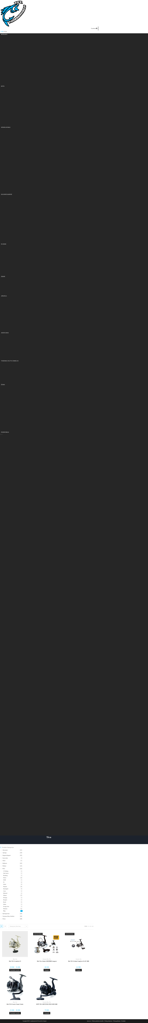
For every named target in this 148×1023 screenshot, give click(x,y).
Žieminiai (2, 300)
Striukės (2, 315)
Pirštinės (2, 322)
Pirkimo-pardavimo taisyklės (98, 1021)
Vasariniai (3, 302)
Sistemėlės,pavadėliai (5, 209)
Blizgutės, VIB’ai (4, 410)
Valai (2, 246)
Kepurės (2, 319)
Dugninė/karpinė (6, 194)
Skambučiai (3, 233)
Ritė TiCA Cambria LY (15, 961)
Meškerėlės (3, 397)
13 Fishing (3, 38)
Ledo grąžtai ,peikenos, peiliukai (7, 395)
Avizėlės (2, 415)
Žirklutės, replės (4, 352)
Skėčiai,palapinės (4, 382)
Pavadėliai (3, 192)
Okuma (2, 60)
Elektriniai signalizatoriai (5, 226)
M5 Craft (2, 179)
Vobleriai (2, 144)
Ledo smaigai (3, 419)
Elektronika (3, 341)
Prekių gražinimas (116, 1021)
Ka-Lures (2, 172)
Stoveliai (2, 391)
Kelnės (2, 330)
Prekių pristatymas (108, 1021)
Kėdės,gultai (3, 365)
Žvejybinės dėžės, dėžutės (6, 389)
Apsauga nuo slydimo (5, 425)
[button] (74, 434)
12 (88, 926)
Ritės (2, 86)
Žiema (3, 384)
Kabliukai (2, 207)
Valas (2, 131)
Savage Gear (3, 69)
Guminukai (3, 164)
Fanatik (2, 170)
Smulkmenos (3, 263)
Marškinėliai (3, 326)
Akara (2, 146)
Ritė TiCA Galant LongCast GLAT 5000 (78, 961)
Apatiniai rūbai (4, 311)
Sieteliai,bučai (3, 345)
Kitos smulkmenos (4, 376)
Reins (2, 181)
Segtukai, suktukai (4, 270)
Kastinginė (3, 123)
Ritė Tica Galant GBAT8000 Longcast (47, 961)
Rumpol (2, 62)
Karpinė (2, 79)
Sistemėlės (3, 287)
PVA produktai (4, 235)
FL (1, 118)
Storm (2, 185)
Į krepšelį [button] (46, 1013)
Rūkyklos (2, 367)
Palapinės (2, 404)
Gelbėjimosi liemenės (5, 293)
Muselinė (2, 84)
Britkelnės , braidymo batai (6, 313)
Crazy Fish (3, 40)
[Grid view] (1, 926)
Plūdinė (2, 75)
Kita (1, 423)
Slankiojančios (3, 255)
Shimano (2, 71)
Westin (2, 73)
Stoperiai (2, 268)
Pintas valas (3, 136)
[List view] (5, 926)
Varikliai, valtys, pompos (6, 363)
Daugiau (47, 970)
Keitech (2, 175)
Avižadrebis (3, 142)
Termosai (2, 378)
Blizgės (2, 129)
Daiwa (2, 43)
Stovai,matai (3, 237)
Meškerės (4, 34)
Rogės (2, 402)
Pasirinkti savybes (15, 970)
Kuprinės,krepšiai (4, 373)
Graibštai (2, 335)
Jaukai (2, 213)
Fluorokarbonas (4, 138)
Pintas (2, 203)
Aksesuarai (5, 332)
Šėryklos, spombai (4, 222)
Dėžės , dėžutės (4, 343)
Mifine (2, 53)
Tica (1, 116)
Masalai (2, 211)
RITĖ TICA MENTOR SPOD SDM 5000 (46, 1004)
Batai (2, 304)
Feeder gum (3, 205)
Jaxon (2, 151)
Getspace (45, 1021)
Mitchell (2, 99)
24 (90, 926)
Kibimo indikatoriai (4, 224)
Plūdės (2, 252)
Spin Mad (3, 159)
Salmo (2, 66)
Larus (2, 97)
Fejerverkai (5, 432)
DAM (2, 45)
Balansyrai (3, 408)
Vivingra (2, 162)
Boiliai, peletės (3, 218)
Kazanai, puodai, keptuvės (6, 369)
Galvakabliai (3, 291)
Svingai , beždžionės (5, 231)
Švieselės (2, 229)
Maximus (2, 51)
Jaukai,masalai (3, 261)
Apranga (4, 296)
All (93, 926)
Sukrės (2, 140)
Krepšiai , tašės (4, 356)
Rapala (2, 157)
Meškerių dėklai (4, 350)
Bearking (2, 90)
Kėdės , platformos (4, 274)
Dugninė (2, 77)
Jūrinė (2, 82)
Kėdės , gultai (3, 239)
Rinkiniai (2, 337)
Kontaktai (123, 1021)
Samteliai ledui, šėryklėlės (6, 417)
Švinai (2, 272)
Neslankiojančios (4, 257)
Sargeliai (2, 406)
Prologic (2, 103)
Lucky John (3, 47)
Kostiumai (3, 298)
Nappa (2, 58)
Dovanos (2, 358)
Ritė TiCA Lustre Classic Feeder (15, 1004)
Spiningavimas (5, 127)
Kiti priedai (3, 216)
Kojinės (2, 324)
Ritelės (2, 399)
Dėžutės (2, 285)
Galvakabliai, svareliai (5, 190)
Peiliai (2, 348)
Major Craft (3, 49)
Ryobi (2, 64)
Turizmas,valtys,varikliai (9, 361)
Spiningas (3, 36)
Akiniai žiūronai (4, 380)
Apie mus (89, 1021)
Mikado (2, 56)
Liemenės (2, 317)
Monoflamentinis (4, 198)
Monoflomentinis (4, 133)
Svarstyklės (3, 339)
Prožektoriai (3, 371)
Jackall (2, 153)
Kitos (2, 259)
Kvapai (2, 220)
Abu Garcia (3, 88)
